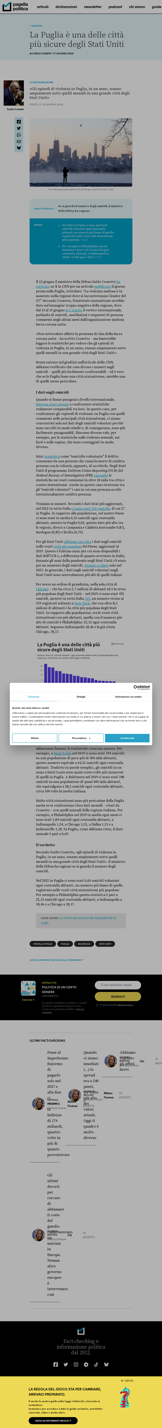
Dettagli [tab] (81, 696)
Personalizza (79, 738)
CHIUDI (128, 1380)
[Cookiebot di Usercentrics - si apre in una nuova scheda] (136, 687)
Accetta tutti (127, 738)
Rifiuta (34, 738)
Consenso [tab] (33, 696)
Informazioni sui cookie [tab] (128, 696)
